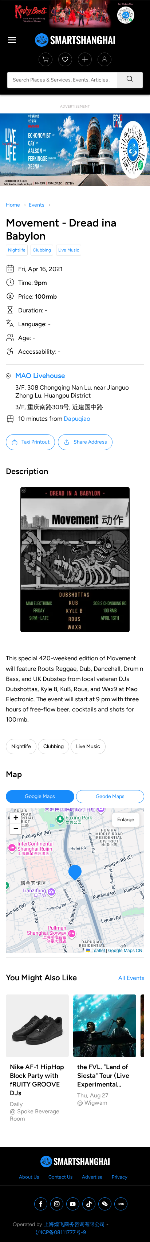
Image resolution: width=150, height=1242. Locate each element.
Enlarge (125, 820)
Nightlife (16, 250)
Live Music (68, 250)
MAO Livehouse (40, 375)
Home (13, 205)
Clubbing (42, 250)
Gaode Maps (110, 796)
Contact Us (60, 1177)
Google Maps (40, 796)
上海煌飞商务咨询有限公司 (74, 1224)
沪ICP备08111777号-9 (61, 1232)
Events (36, 205)
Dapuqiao (77, 418)
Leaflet (97, 950)
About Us (29, 1177)
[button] (75, 872)
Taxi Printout (35, 442)
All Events (131, 978)
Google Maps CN (125, 950)
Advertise (92, 1177)
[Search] (129, 80)
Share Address (90, 442)
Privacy (119, 1177)
